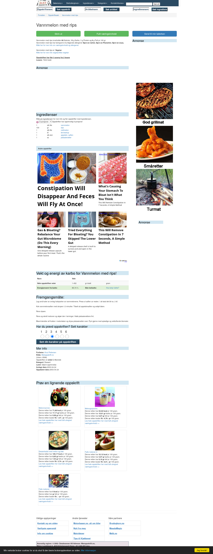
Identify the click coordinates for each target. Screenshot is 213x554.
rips (62, 127)
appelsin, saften (67, 135)
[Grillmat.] (154, 104)
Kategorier (102, 3)
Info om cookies (45, 533)
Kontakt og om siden (47, 523)
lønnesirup (65, 132)
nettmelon (65, 130)
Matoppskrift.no (48, 355)
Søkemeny (57, 3)
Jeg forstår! (202, 550)
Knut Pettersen (50, 352)
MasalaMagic (115, 528)
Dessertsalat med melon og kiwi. (51, 451)
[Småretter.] (154, 147)
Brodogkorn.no (116, 523)
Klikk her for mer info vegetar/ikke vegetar (52, 52)
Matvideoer (78, 533)
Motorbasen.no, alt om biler (87, 523)
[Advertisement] (82, 87)
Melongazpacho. (91, 408)
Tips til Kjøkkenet (82, 538)
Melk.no (113, 533)
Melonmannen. (44, 408)
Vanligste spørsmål (46, 528)
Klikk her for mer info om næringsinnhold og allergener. (57, 45)
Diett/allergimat (72, 3)
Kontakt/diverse (117, 3)
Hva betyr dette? (112, 288)
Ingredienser (88, 3)
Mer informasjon (88, 550)
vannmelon (65, 125)
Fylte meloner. (44, 489)
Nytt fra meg (79, 528)
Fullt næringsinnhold (106, 33)
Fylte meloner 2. (91, 452)
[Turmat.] (154, 190)
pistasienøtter (66, 137)
